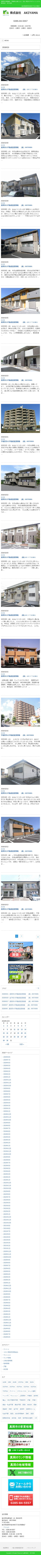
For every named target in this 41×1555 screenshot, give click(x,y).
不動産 (29, 1396)
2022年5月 (6, 1203)
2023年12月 (7, 1148)
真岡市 (22, 1409)
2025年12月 (7, 1080)
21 (25, 1033)
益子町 (16, 1409)
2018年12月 (7, 1320)
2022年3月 (6, 1208)
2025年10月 (7, 1085)
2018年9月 (6, 1328)
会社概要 (26, 35)
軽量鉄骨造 (6, 1418)
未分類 (3, 87)
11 (14, 1029)
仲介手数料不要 (12, 1400)
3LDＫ (32, 1382)
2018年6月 (6, 1337)
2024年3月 (6, 1140)
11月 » (22, 1044)
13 (22, 1029)
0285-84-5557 (20, 21)
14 (25, 1029)
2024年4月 (6, 1137)
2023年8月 (6, 1160)
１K (35, 1418)
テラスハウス (21, 1391)
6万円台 (33, 1387)
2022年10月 (7, 1188)
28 (25, 1037)
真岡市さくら (30, 1409)
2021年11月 (7, 1220)
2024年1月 (6, 1145)
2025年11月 (7, 1082)
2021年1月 (6, 1248)
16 (7, 1033)
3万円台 (12, 1387)
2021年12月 (7, 1217)
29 (4, 1040)
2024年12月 (7, 1114)
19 (18, 1033)
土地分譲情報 (7, 1360)
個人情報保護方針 (18, 1548)
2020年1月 (6, 1283)
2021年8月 (6, 1228)
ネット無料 (32, 1391)
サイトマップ (31, 1548)
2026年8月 (6, 1057)
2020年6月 (6, 1268)
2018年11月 (7, 1323)
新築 (24, 1404)
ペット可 (6, 1396)
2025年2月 (6, 1108)
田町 (10, 1409)
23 (7, 1037)
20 (22, 1033)
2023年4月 (6, 1171)
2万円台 (20, 1382)
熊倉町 (5, 1409)
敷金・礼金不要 (8, 1404)
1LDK (4, 1382)
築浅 (11, 1413)
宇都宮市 (23, 1400)
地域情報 (6, 1363)
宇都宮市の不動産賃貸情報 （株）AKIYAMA (17, 441)
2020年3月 (6, 1277)
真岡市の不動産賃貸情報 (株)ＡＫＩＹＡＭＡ (18, 557)
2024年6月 (6, 1131)
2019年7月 (6, 1300)
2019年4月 (6, 1308)
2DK (9, 1382)
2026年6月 (6, 1063)
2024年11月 (7, 1117)
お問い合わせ (36, 35)
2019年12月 (7, 1285)
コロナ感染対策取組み (10, 1352)
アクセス (6, 1527)
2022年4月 (6, 1205)
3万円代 (5, 1387)
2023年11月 (7, 1151)
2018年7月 (6, 1334)
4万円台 (19, 1387)
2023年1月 (6, 1180)
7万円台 (5, 1391)
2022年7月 (6, 1197)
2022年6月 (6, 1200)
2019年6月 (6, 1303)
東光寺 (29, 1404)
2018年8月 (6, 1331)
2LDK (14, 1382)
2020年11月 (7, 1254)
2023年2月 (6, 1177)
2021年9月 (6, 1225)
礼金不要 (6, 1413)
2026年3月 (6, 1071)
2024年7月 (6, 1128)
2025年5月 (6, 1100)
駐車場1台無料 (28, 1418)
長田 (19, 1418)
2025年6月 (6, 1097)
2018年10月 (7, 1325)
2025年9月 (6, 1088)
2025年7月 (6, 1094)
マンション (7, 1355)
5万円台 (26, 1387)
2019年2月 (6, 1314)
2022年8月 (6, 1194)
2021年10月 (7, 1223)
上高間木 (23, 1396)
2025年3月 (6, 1105)
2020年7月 (6, 1265)
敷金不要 (18, 1404)
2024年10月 (7, 1120)
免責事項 (6, 1548)
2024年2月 (6, 1143)
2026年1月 (6, 1077)
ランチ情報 (7, 1358)
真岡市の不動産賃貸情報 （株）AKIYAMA (16, 147)
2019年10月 (7, 1291)
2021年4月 (6, 1240)
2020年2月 (6, 1280)
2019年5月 (6, 1305)
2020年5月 (6, 1271)
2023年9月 (6, 1157)
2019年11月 (7, 1288)
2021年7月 (6, 1231)
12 (18, 1029)
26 (18, 1037)
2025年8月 (6, 1091)
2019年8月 (6, 1297)
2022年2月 (6, 1211)
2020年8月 (6, 1263)
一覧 (38, 988)
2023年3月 (6, 1174)
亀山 (4, 1400)
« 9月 (7, 1044)
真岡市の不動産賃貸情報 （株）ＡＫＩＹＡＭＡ (19, 89)
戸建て (34, 1400)
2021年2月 (6, 1245)
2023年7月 (6, 1163)
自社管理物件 (19, 1413)
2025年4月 (6, 1103)
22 (4, 1037)
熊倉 (35, 1404)
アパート (6, 1349)
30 (7, 1040)
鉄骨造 (14, 1418)
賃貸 (32, 1413)
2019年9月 (6, 1294)
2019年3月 (6, 1311)
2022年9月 (6, 1191)
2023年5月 (6, 1168)
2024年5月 (6, 1134)
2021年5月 (6, 1237)
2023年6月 (6, 1165)
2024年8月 (6, 1125)
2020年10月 (7, 1257)
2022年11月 (7, 1185)
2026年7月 (6, 1060)
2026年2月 (6, 1074)
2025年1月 (6, 1111)
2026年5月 (6, 1065)
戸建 (4, 1366)
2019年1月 (6, 1317)
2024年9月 (6, 1123)
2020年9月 (6, 1260)
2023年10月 (7, 1154)
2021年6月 (6, 1234)
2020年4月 (6, 1274)
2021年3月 (6, 1243)
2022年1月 (6, 1214)
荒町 (27, 1413)
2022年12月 (7, 1183)
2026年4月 (6, 1068)
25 (14, 1037)
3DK (26, 1382)
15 (4, 1033)
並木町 (36, 1396)
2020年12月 (7, 1251)
